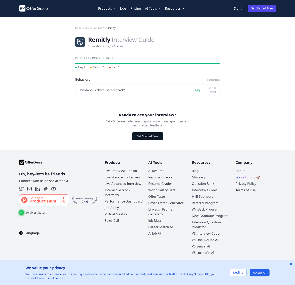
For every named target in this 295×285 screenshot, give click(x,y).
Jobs (123, 8)
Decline (238, 272)
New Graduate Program (210, 216)
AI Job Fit (154, 233)
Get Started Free (262, 8)
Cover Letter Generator (166, 203)
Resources (173, 8)
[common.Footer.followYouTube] (53, 188)
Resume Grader (160, 183)
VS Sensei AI (201, 246)
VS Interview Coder (206, 233)
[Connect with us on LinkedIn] (37, 188)
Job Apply (112, 208)
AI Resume (156, 171)
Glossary (198, 177)
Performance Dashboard (124, 201)
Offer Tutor (156, 196)
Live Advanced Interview (123, 183)
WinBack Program (205, 209)
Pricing (135, 8)
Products (105, 8)
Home (78, 28)
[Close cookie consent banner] (291, 264)
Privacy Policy (246, 183)
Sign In (239, 8)
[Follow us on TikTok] (45, 188)
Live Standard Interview (122, 177)
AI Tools (151, 8)
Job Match (156, 220)
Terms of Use (246, 190)
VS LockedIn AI (203, 252)
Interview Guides (94, 28)
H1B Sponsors (202, 196)
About (240, 171)
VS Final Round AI (205, 240)
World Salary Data (162, 190)
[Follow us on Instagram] (29, 188)
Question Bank (203, 183)
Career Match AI (160, 227)
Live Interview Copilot (121, 171)
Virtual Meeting (116, 214)
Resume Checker (161, 177)
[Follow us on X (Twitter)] (21, 188)
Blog (195, 171)
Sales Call (112, 220)
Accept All (259, 272)
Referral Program (205, 203)
